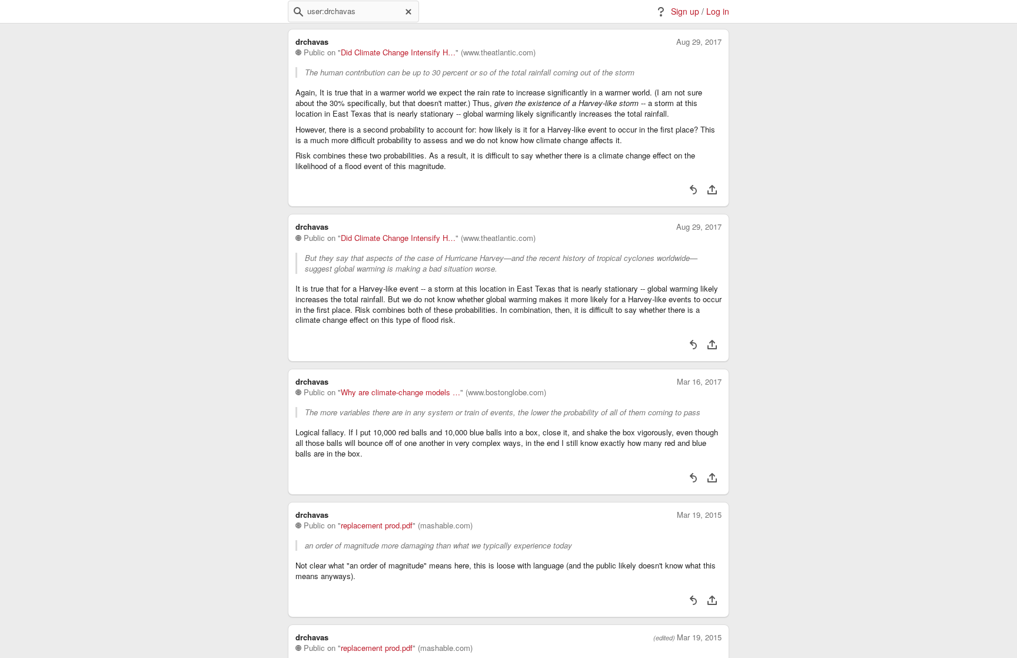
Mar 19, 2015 (699, 515)
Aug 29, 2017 (699, 42)
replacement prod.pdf (377, 525)
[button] (298, 11)
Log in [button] (717, 11)
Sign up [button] (685, 11)
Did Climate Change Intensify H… (398, 52)
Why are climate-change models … (400, 392)
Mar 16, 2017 (699, 381)
